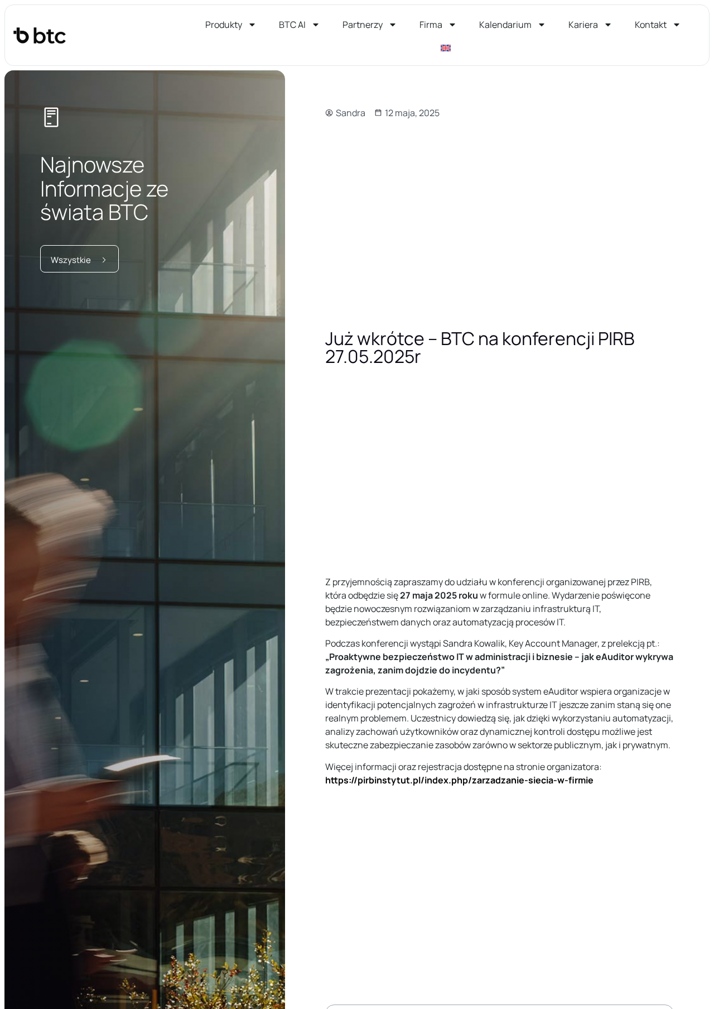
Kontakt (651, 24)
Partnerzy (362, 24)
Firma (430, 24)
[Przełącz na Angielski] (446, 48)
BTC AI (292, 24)
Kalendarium (505, 24)
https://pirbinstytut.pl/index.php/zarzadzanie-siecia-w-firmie (459, 780)
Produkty (223, 24)
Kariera (583, 24)
